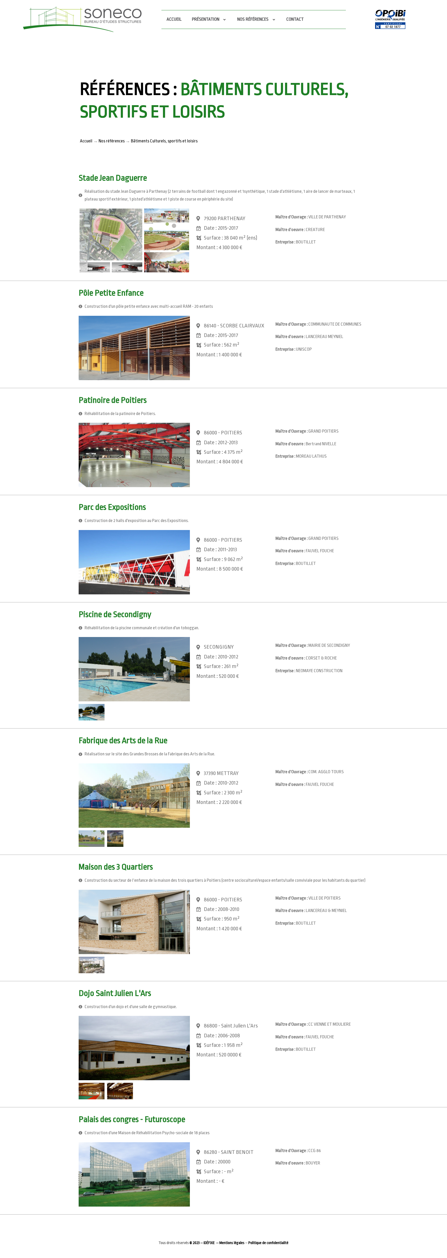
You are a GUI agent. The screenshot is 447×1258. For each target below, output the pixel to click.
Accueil (174, 19)
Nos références (112, 141)
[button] (134, 241)
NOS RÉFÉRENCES (253, 19)
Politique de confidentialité (268, 1243)
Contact (295, 19)
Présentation (206, 19)
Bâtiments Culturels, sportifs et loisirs (164, 141)
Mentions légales (231, 1243)
